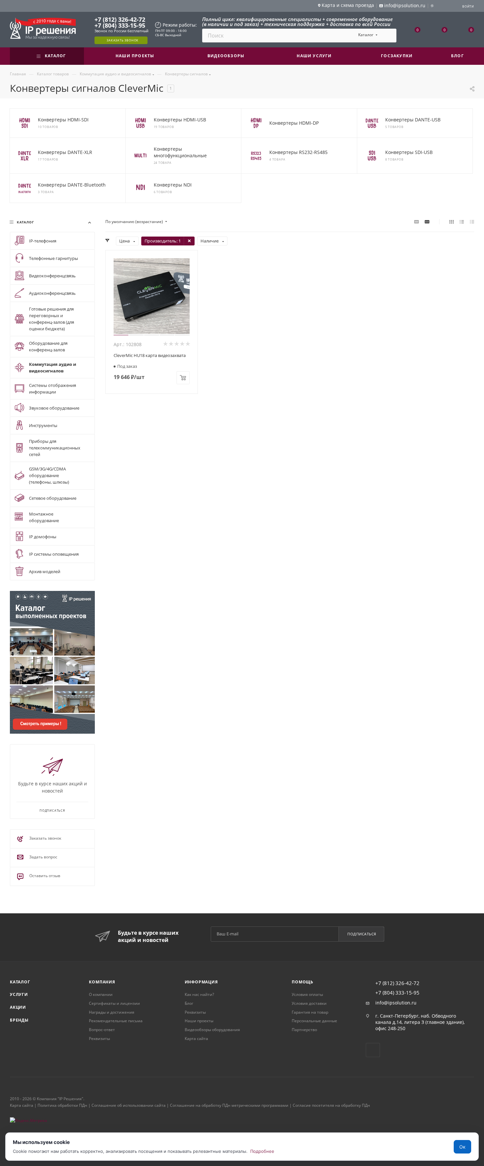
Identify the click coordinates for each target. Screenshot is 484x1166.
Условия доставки (309, 1003)
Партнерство (304, 1029)
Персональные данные (314, 1021)
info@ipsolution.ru (396, 1003)
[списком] (461, 222)
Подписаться (361, 933)
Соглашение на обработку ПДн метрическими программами (229, 1105)
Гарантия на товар (310, 1012)
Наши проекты (199, 1021)
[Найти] (388, 35)
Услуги (19, 994)
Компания (102, 982)
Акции (18, 1007)
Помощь (302, 982)
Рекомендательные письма (116, 1021)
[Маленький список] (416, 222)
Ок (462, 1147)
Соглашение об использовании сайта (129, 1105)
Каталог (20, 982)
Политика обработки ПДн (62, 1105)
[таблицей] (472, 222)
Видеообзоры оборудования (212, 1029)
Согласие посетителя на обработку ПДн (331, 1105)
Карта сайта (196, 1038)
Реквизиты (99, 1038)
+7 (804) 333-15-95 (119, 25)
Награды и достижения (111, 1012)
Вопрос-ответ (102, 1029)
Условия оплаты (307, 994)
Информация (201, 982)
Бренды (19, 1020)
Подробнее (262, 1151)
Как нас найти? (199, 994)
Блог (189, 1003)
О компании (101, 994)
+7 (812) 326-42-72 (119, 19)
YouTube (373, 1050)
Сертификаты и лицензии (114, 1003)
